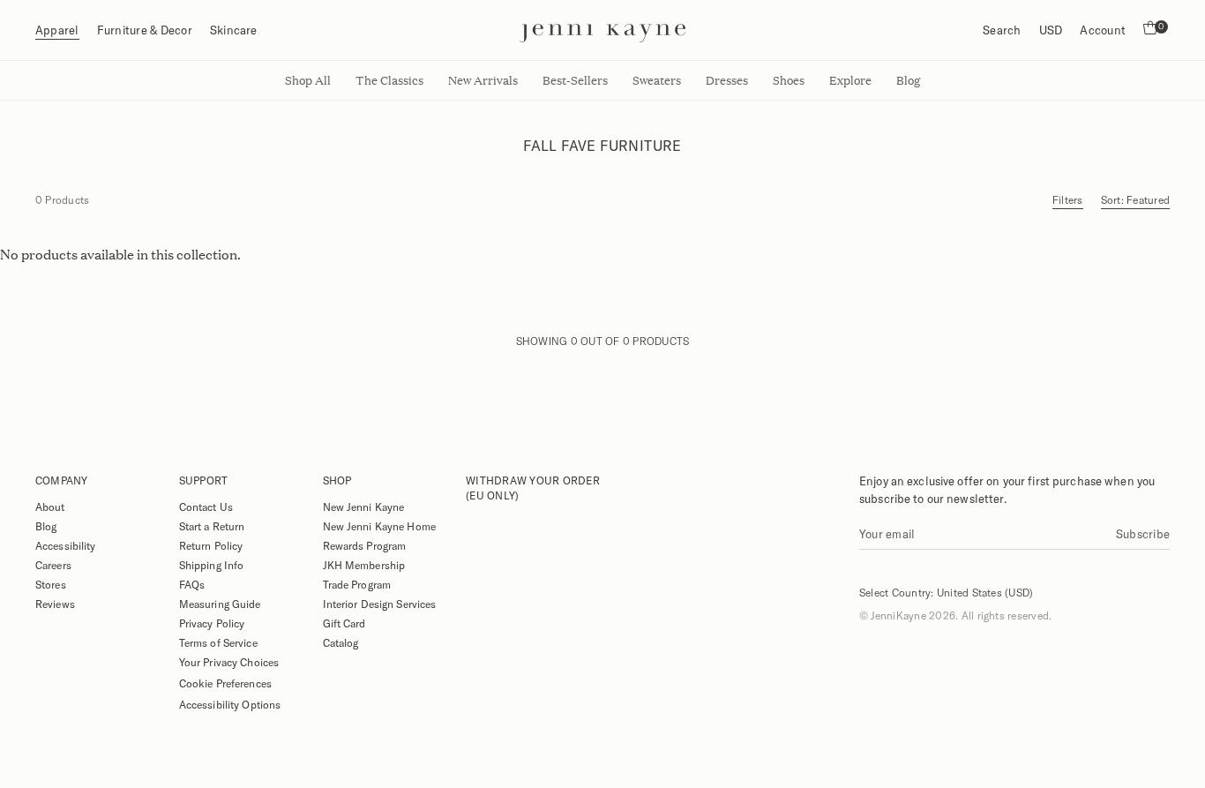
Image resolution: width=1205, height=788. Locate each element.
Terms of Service (218, 642)
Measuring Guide (220, 603)
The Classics (389, 80)
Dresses (727, 80)
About (50, 506)
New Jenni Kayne (364, 506)
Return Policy (211, 545)
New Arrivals (483, 80)
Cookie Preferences (225, 683)
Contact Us (206, 506)
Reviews (55, 603)
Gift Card (344, 623)
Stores (50, 584)
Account (1103, 30)
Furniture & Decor (144, 30)
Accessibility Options (230, 704)
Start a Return (212, 526)
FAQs (192, 584)
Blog (45, 526)
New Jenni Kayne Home (379, 526)
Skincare (234, 30)
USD (1051, 30)
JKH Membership (364, 565)
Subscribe (1143, 534)
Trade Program (357, 584)
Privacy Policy (212, 623)
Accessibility (65, 545)
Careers (53, 565)
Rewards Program (365, 545)
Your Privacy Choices (229, 662)
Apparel (57, 30)
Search (1002, 30)
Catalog (341, 642)
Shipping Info (211, 565)
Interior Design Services (380, 603)
